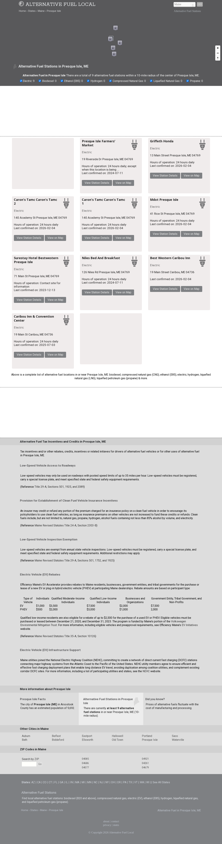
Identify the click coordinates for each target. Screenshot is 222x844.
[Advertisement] (111, 111)
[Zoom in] (217, 48)
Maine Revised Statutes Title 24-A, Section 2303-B (65, 635)
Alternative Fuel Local (60, 4)
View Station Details (131, 179)
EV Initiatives (190, 734)
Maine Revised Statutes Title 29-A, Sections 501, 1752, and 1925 (74, 670)
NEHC (146, 781)
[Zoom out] (217, 53)
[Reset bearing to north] (217, 58)
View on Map (158, 179)
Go (200, 4)
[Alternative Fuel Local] (22, 4)
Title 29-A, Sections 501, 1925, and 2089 (59, 596)
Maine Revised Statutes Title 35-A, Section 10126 (65, 745)
